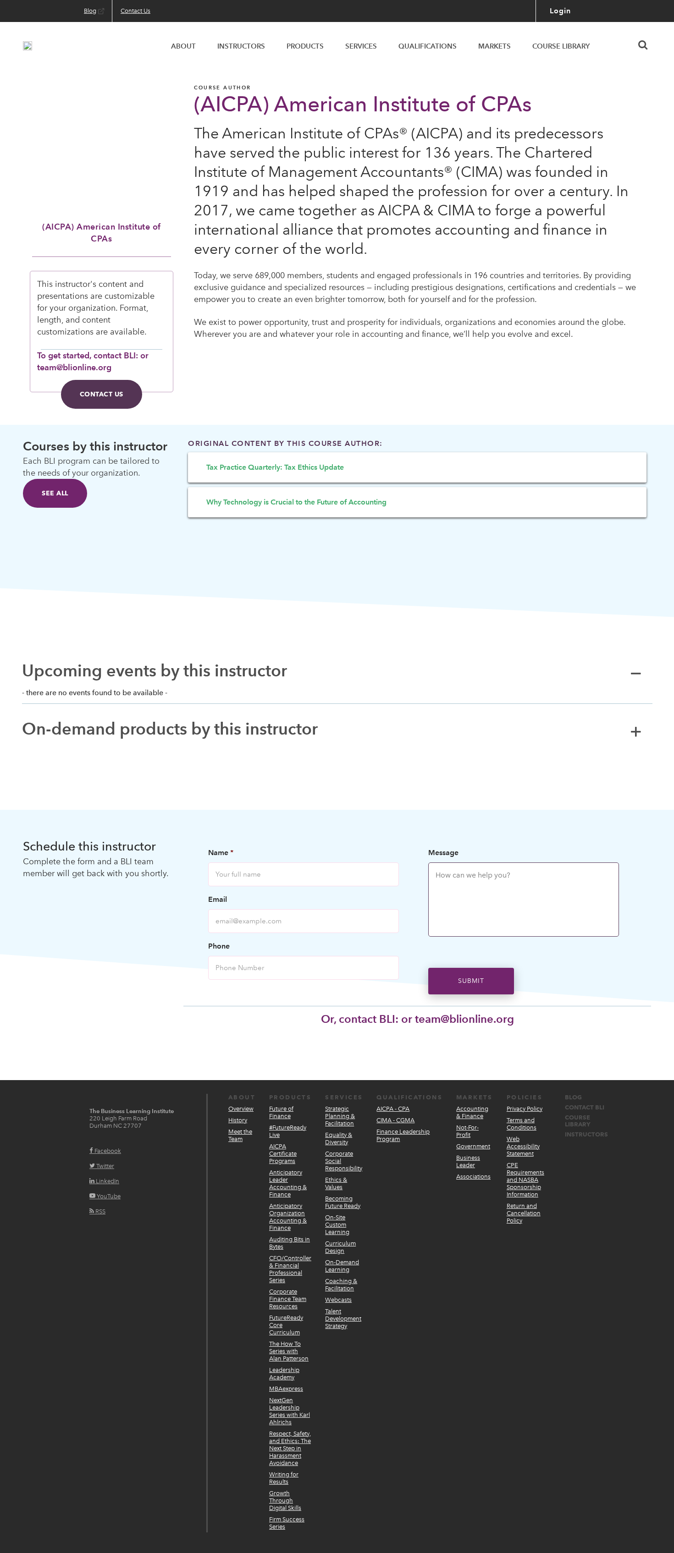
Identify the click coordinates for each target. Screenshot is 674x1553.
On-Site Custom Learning (337, 1224)
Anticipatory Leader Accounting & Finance (288, 1183)
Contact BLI (584, 1107)
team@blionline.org (464, 1019)
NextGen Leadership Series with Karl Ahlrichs (289, 1411)
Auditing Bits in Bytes (289, 1243)
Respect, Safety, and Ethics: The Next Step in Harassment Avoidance (290, 1448)
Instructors (586, 1134)
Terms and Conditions (521, 1124)
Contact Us (101, 394)
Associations (473, 1176)
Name (220, 852)
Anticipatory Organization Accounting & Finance (288, 1216)
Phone (219, 946)
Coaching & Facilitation (341, 1285)
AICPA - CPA (392, 1108)
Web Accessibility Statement (523, 1146)
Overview (241, 1108)
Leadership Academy (284, 1373)
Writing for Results (283, 1478)
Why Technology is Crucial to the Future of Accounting (296, 502)
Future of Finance (281, 1112)
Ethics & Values (336, 1183)
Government (473, 1146)
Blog (573, 1097)
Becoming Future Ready (342, 1202)
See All (55, 493)
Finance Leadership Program (403, 1135)
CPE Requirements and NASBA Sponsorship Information (525, 1180)
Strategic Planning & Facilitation (340, 1116)
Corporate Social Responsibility (343, 1161)
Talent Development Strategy (343, 1318)
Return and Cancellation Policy (524, 1213)
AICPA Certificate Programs (283, 1153)
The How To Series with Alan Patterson (289, 1351)
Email (217, 899)
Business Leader (468, 1161)
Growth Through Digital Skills (285, 1500)
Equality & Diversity (338, 1138)
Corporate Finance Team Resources (287, 1299)
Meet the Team (240, 1135)
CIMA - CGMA (395, 1120)
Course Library (578, 1121)
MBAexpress (286, 1388)
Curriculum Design (340, 1247)
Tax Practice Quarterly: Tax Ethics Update (275, 467)
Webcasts (338, 1299)
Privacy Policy (524, 1108)
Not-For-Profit (467, 1131)
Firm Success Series (286, 1523)
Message (443, 852)
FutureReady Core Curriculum (286, 1325)
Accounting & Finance (472, 1112)
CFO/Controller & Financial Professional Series (290, 1269)
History (237, 1120)
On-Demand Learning (342, 1266)
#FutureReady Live (287, 1131)
